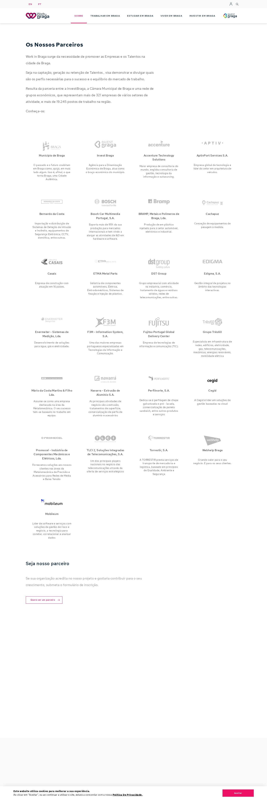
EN (30, 4)
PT (40, 4)
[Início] (38, 16)
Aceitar (238, 793)
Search (237, 4)
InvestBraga (230, 11)
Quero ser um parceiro (43, 599)
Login (231, 4)
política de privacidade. (128, 794)
